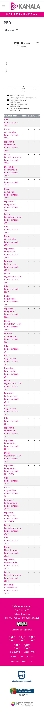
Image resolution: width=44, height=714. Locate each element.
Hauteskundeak (22, 14)
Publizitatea (17, 656)
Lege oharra (29, 652)
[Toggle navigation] (3, 6)
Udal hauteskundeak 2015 (11, 421)
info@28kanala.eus (30, 617)
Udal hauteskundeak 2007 (11, 289)
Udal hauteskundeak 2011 (11, 349)
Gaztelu (10, 30)
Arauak (30, 656)
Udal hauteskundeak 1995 (11, 122)
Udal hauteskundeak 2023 (11, 540)
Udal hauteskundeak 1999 (11, 182)
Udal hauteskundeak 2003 (11, 229)
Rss (32, 661)
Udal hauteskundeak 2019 (11, 481)
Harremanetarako (18, 661)
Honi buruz (14, 652)
